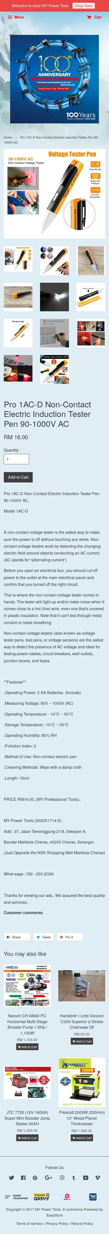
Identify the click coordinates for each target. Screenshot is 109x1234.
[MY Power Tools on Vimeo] (97, 1178)
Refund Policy (82, 1223)
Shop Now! (84, 6)
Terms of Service (29, 1223)
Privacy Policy (57, 1223)
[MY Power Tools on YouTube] (86, 1178)
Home (8, 137)
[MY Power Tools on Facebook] (23, 1178)
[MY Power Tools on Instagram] (62, 1178)
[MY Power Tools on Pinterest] (35, 1178)
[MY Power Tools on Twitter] (11, 1178)
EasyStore (54, 1215)
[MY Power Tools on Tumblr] (74, 1178)
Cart (97, 16)
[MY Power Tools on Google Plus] (48, 1178)
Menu (18, 16)
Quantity (11, 450)
